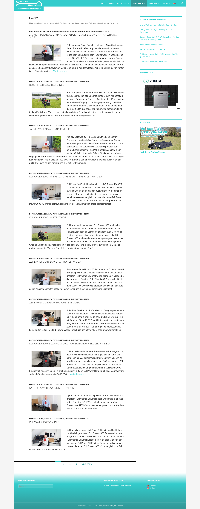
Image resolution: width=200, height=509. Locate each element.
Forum (165, 3)
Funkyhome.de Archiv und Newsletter (117, 486)
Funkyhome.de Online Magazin (29, 8)
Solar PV (60, 31)
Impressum (153, 3)
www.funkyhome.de (102, 506)
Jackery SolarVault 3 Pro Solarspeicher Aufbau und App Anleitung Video (73, 36)
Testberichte (138, 3)
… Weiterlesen (59, 71)
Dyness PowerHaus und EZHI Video (51, 387)
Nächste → (87, 464)
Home (103, 3)
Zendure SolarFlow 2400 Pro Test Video (55, 261)
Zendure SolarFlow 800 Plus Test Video (54, 302)
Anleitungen (122, 3)
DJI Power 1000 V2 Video (44, 422)
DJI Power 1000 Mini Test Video (48, 217)
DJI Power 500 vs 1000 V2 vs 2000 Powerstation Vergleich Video (69, 343)
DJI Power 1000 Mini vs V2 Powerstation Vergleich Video (65, 176)
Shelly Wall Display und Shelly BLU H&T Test (158, 25)
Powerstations (48, 31)
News (111, 3)
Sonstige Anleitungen (75, 31)
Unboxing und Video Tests (97, 31)
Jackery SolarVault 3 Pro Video (49, 128)
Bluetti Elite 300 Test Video (46, 84)
